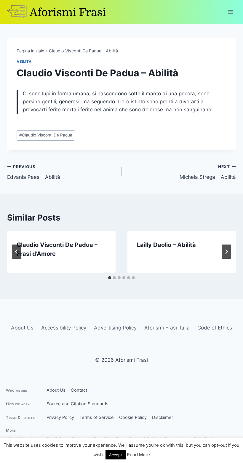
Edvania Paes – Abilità (33, 172)
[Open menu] (230, 11)
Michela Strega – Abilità (208, 172)
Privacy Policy (60, 417)
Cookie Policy (133, 417)
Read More (138, 454)
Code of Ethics (214, 328)
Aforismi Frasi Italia (167, 328)
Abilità (24, 61)
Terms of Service (96, 417)
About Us (22, 328)
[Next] (226, 252)
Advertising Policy (115, 328)
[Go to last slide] (16, 252)
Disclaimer (162, 417)
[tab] (109, 277)
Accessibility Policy (63, 328)
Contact (79, 390)
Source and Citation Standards (77, 403)
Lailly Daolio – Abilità (166, 244)
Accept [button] (115, 454)
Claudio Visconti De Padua (45, 135)
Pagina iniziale (30, 50)
